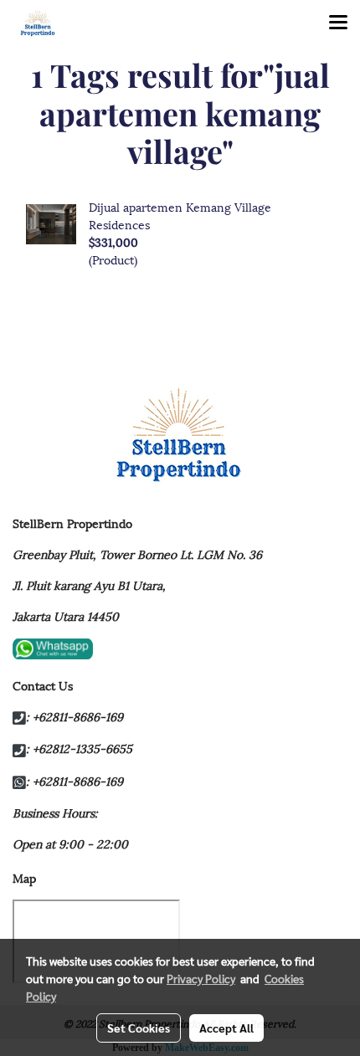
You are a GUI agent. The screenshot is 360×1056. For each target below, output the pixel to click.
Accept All (226, 1027)
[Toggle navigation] (338, 23)
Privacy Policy (201, 978)
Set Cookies (138, 1027)
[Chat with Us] (53, 646)
